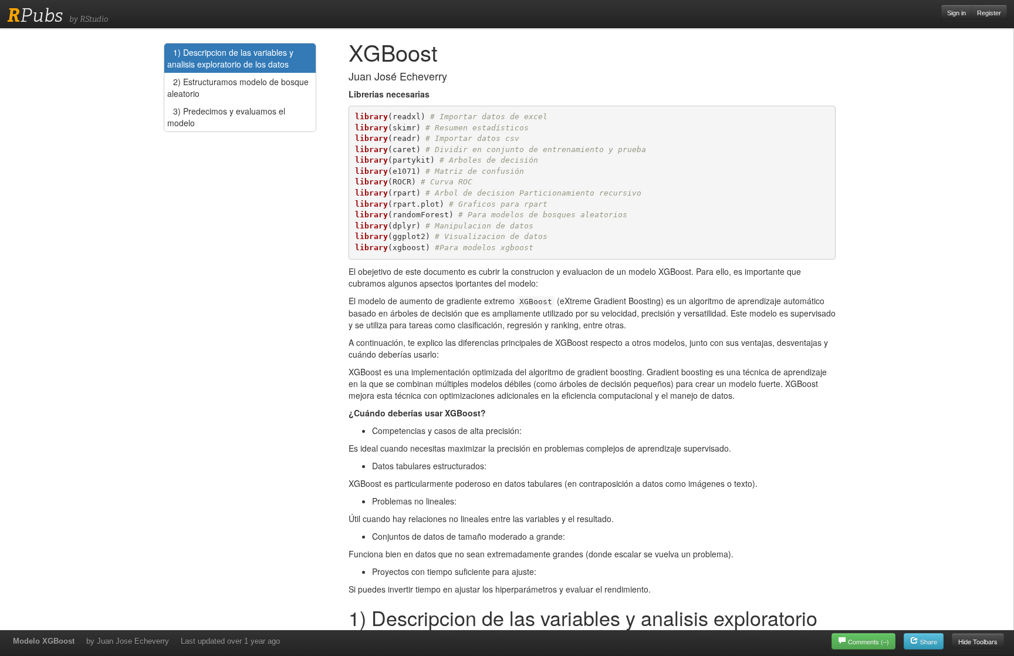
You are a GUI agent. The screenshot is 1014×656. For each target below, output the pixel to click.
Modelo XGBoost (44, 641)
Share (927, 641)
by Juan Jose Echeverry (127, 641)
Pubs (35, 15)
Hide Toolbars (978, 641)
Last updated (230, 641)
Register (989, 12)
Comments (868, 641)
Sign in (956, 12)
